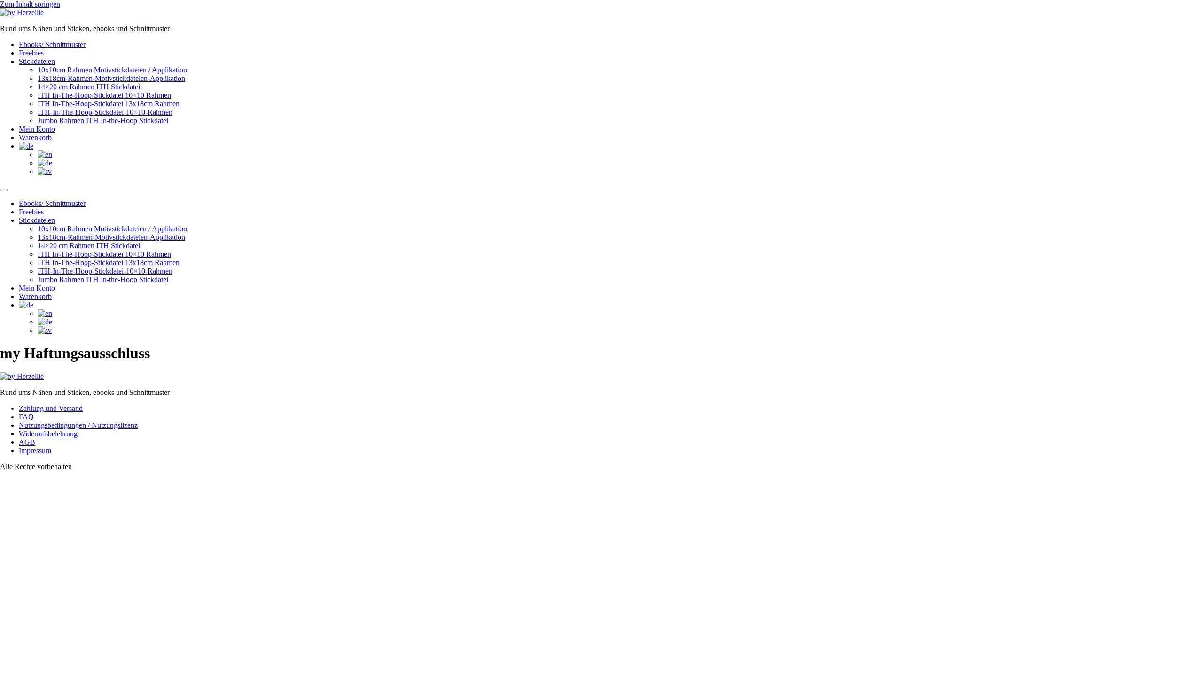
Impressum (35, 451)
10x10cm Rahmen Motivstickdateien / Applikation (112, 70)
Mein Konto (37, 129)
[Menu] (4, 190)
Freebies (31, 53)
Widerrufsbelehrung (48, 434)
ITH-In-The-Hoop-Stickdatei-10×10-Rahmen (105, 112)
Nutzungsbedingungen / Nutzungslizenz (78, 425)
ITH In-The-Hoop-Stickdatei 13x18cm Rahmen (109, 104)
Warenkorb (35, 138)
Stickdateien (37, 61)
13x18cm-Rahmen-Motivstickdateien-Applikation (111, 78)
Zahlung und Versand (51, 408)
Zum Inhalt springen (30, 4)
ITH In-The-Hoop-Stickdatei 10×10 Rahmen (104, 95)
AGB (27, 442)
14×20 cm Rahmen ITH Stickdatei (89, 87)
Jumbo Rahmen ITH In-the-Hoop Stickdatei (103, 121)
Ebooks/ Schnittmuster (52, 44)
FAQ (26, 417)
